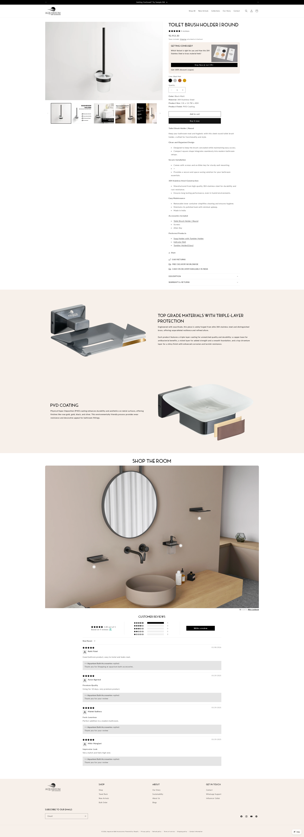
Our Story (156, 790)
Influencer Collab (213, 798)
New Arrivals (104, 798)
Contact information (196, 831)
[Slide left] (47, 113)
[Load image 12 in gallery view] (147, 113)
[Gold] (184, 80)
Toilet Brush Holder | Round (186, 221)
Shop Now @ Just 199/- (204, 65)
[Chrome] (175, 80)
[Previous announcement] (46, 2)
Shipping (183, 39)
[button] (246, 11)
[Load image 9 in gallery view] (82, 113)
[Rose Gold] (179, 80)
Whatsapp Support (213, 794)
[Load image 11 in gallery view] (125, 113)
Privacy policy (145, 831)
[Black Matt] (170, 80)
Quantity (172, 85)
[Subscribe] (85, 816)
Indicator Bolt (180, 242)
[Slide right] (160, 113)
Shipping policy (182, 831)
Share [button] (173, 253)
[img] (88, 648)
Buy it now (195, 121)
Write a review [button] (200, 628)
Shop (101, 790)
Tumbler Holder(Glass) (183, 245)
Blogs (154, 802)
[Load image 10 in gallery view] (104, 113)
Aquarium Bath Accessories (116, 831)
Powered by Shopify (132, 831)
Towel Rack (103, 794)
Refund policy (157, 831)
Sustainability (157, 794)
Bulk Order (103, 802)
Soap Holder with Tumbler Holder (189, 238)
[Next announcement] (258, 2)
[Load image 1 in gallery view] (61, 113)
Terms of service (169, 831)
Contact (209, 790)
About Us (156, 798)
